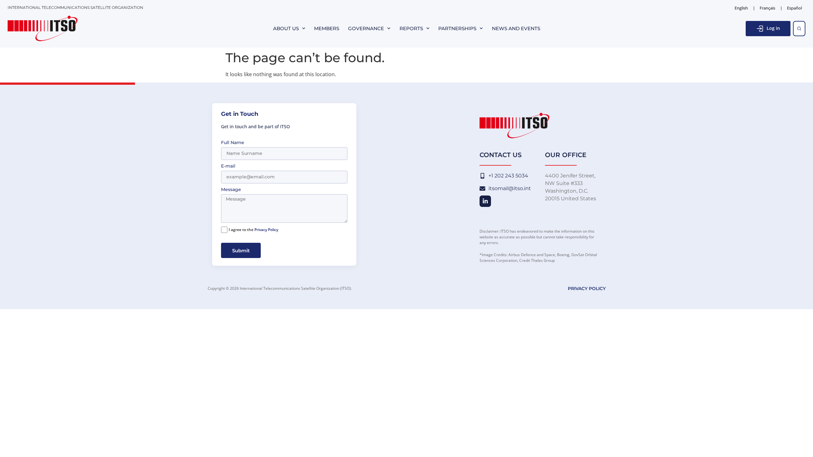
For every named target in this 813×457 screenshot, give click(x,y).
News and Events (516, 28)
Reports (411, 28)
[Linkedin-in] (485, 201)
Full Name (232, 142)
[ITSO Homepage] (42, 28)
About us (286, 28)
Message (231, 189)
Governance (366, 28)
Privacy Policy (266, 229)
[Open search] (799, 28)
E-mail (228, 166)
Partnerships (457, 28)
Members (326, 28)
